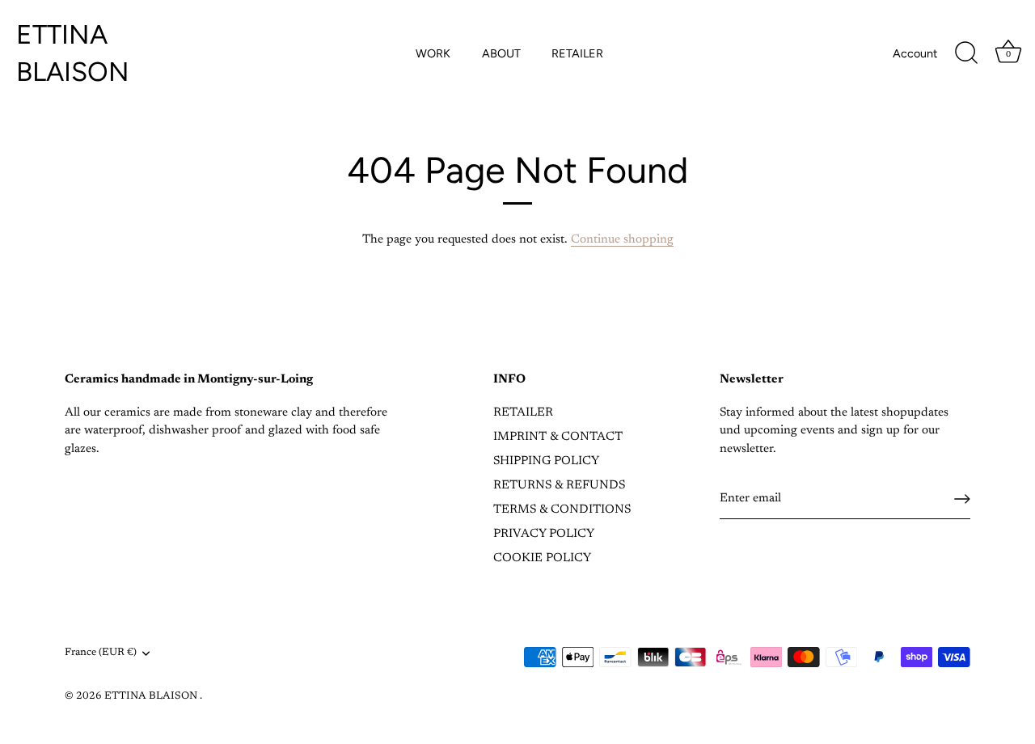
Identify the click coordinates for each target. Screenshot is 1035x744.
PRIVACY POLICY (543, 534)
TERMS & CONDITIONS (562, 510)
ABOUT (501, 53)
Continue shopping (622, 240)
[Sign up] (962, 499)
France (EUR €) (101, 652)
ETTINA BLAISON (72, 53)
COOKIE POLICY (542, 558)
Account (915, 53)
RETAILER (577, 53)
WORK (433, 53)
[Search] (966, 53)
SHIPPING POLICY (546, 461)
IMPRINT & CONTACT (558, 437)
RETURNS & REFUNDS (559, 486)
